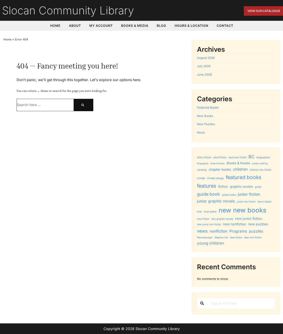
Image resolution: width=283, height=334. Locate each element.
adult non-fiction (237, 157)
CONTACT (225, 25)
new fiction (203, 219)
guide (258, 186)
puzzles (256, 231)
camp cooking (260, 163)
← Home (42, 91)
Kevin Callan (265, 201)
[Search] (83, 105)
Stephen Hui (221, 237)
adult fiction (219, 157)
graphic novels (241, 187)
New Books (205, 116)
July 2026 (203, 66)
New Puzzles (206, 124)
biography (202, 163)
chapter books (220, 170)
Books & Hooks (238, 163)
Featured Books (208, 107)
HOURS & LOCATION (191, 25)
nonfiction (218, 231)
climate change (215, 178)
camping (202, 169)
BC (251, 156)
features (206, 186)
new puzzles (258, 224)
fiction (223, 187)
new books (249, 210)
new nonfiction (234, 224)
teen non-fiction (253, 237)
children (240, 169)
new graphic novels (222, 219)
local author (210, 211)
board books (217, 163)
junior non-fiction (246, 201)
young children (210, 243)
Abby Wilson (204, 157)
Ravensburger (205, 237)
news (202, 231)
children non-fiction (260, 169)
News (201, 132)
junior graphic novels (216, 201)
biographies (263, 157)
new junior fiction (248, 219)
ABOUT (75, 25)
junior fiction (249, 194)
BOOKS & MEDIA (134, 25)
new (225, 210)
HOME (55, 25)
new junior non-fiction (209, 224)
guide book (208, 194)
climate (201, 178)
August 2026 (206, 57)
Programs (238, 231)
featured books (243, 177)
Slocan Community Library (68, 10)
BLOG (161, 25)
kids (199, 211)
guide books (229, 194)
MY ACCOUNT (101, 25)
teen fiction (236, 237)
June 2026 (204, 74)
